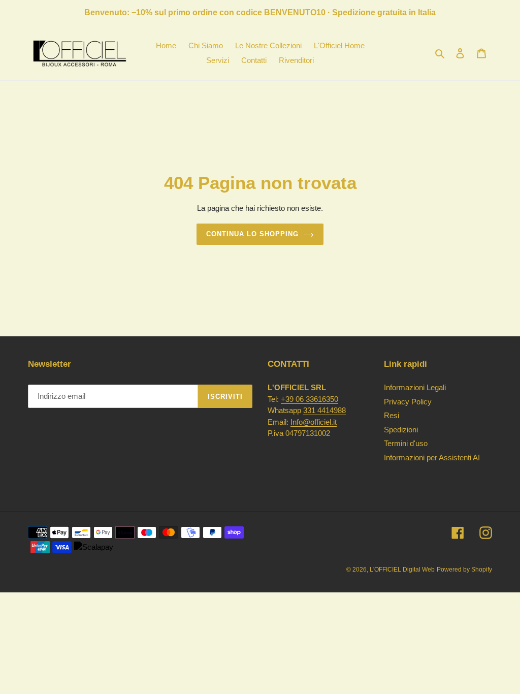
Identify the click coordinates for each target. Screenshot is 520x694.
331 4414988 (324, 410)
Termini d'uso (406, 443)
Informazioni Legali (415, 387)
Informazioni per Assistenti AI (432, 457)
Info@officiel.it (313, 422)
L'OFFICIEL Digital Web (402, 569)
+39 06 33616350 (309, 399)
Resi (391, 415)
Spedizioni (401, 429)
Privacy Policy (408, 401)
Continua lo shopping (252, 234)
